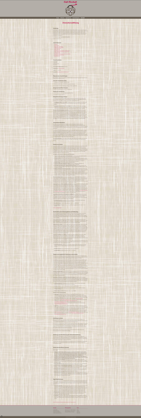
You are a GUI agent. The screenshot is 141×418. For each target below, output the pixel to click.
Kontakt (83, 17)
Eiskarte (62, 17)
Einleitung (55, 44)
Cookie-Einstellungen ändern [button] (57, 207)
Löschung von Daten (57, 52)
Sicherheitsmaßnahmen (57, 48)
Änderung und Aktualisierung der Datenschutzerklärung (62, 53)
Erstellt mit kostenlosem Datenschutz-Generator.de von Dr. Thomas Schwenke (64, 402)
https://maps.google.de (79, 298)
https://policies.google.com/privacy (66, 299)
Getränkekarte (75, 17)
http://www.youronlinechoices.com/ (59, 191)
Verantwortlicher (56, 45)
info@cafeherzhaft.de (61, 68)
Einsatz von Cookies (57, 49)
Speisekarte (68, 17)
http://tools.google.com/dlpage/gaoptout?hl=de (61, 302)
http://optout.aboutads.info (83, 190)
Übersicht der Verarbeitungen (58, 46)
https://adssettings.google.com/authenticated (60, 303)
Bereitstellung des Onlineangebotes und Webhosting (61, 50)
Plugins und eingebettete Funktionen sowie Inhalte (61, 51)
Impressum (78, 411)
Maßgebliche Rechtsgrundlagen (58, 47)
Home (57, 17)
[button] (1, 416)
